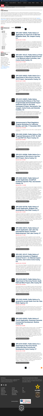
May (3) (3, 41)
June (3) (3, 40)
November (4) (4, 34)
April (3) (3, 42)
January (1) (4, 45)
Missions (19, 2)
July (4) (3, 38)
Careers (29, 2)
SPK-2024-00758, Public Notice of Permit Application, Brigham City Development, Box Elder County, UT (27, 208)
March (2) (4, 43)
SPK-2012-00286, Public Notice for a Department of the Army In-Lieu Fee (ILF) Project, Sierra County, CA (28, 156)
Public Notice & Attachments (22, 49)
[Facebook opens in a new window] (1, 385)
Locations (25, 2)
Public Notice (19, 313)
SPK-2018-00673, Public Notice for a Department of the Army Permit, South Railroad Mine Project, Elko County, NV (28, 281)
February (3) (4, 44)
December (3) (4, 33)
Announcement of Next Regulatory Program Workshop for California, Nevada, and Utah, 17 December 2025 (28, 124)
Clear (22, 27)
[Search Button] (41, 3)
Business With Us (13, 2)
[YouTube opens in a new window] (5, 385)
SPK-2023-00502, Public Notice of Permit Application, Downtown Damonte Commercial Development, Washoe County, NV (29, 321)
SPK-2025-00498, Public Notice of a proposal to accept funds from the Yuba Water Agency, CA (29, 301)
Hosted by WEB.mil (14, 401)
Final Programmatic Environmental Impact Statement (26, 117)
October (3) (4, 35)
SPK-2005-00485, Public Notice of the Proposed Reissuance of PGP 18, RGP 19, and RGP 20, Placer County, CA (28, 136)
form (3, 65)
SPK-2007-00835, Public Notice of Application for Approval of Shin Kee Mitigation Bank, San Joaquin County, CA (28, 35)
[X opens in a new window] (3, 385)
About (7, 2)
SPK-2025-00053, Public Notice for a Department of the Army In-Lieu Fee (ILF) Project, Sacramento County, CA (28, 77)
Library (37, 2)
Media (33, 2)
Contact (7, 5)
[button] (24, 0)
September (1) (4, 36)
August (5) (4, 37)
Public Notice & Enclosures (21, 172)
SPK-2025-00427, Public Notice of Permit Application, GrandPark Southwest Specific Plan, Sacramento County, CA (28, 180)
